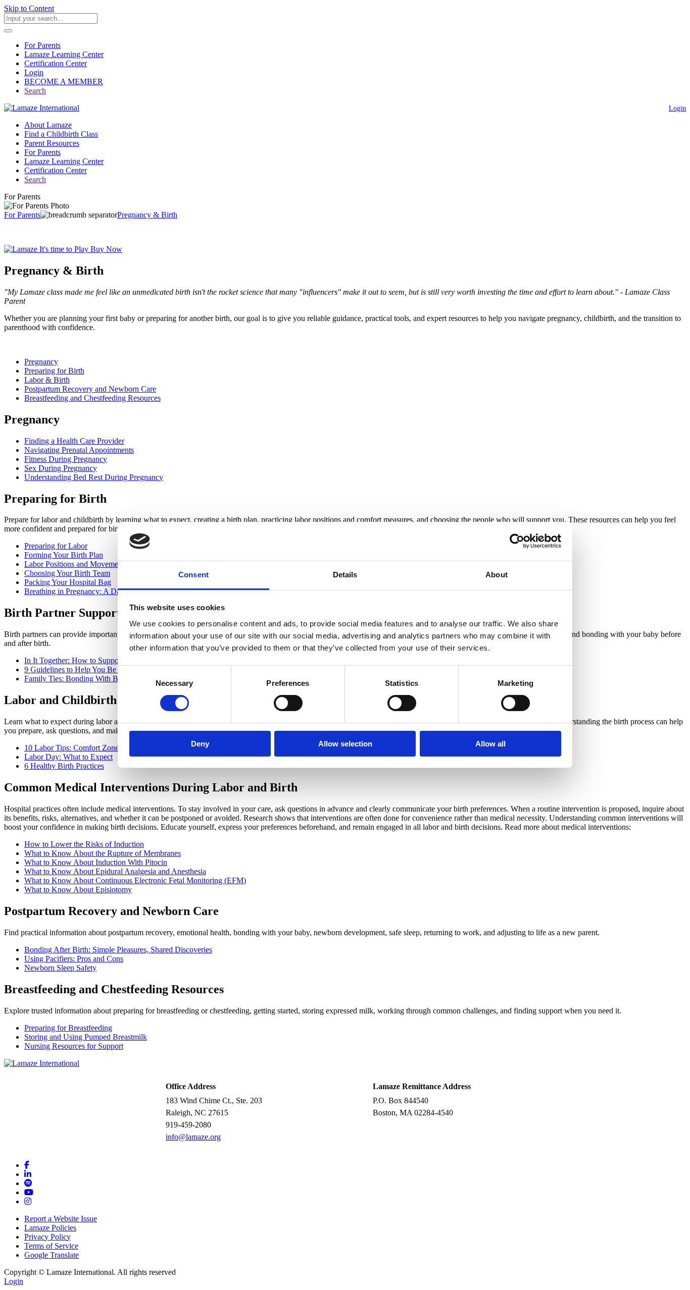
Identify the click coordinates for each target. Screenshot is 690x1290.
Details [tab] (345, 574)
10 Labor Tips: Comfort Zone (71, 747)
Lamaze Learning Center (64, 54)
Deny (200, 743)
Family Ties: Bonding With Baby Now (86, 678)
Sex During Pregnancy (60, 468)
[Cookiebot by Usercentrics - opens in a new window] (517, 541)
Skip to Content (29, 8)
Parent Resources (51, 143)
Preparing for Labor (55, 546)
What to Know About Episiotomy (78, 889)
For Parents (42, 45)
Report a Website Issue (60, 1218)
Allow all (490, 743)
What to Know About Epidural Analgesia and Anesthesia (115, 871)
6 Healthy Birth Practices (64, 766)
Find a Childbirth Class (61, 134)
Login (33, 72)
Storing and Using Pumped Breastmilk (85, 1037)
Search (35, 90)
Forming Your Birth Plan (63, 555)
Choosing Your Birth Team (67, 573)
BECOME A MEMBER (63, 81)
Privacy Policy (47, 1236)
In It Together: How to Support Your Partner (94, 660)
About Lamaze (48, 125)
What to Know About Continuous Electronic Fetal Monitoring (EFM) (135, 880)
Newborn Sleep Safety (60, 967)
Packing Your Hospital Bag (67, 582)
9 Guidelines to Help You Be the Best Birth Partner (105, 669)
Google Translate (51, 1255)
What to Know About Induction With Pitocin (95, 862)
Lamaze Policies (50, 1227)
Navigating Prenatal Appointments (79, 450)
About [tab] (496, 574)
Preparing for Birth (54, 370)
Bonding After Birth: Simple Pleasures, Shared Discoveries (118, 949)
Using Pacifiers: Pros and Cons (73, 958)
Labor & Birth (47, 379)
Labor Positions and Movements (75, 564)
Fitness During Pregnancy (65, 459)
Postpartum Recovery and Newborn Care (90, 389)
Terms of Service (51, 1246)
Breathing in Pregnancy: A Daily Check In (92, 591)
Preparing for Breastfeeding (68, 1028)
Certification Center (55, 63)
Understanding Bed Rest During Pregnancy (93, 477)
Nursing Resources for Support (73, 1046)
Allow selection (345, 743)
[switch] (288, 703)
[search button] (8, 30)
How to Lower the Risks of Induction (84, 844)
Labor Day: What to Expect (68, 756)
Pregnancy (41, 361)
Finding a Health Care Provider (74, 441)
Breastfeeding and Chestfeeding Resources (92, 398)
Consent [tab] (193, 574)
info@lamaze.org (193, 1137)
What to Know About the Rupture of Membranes (102, 853)
